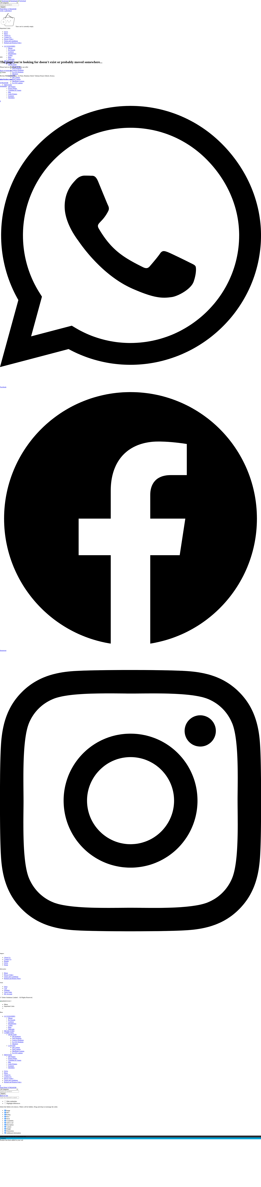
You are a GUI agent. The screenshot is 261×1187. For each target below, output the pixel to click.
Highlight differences (13, 1103)
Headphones (12, 53)
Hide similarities (11, 1101)
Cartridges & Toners (14, 1060)
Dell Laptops (16, 79)
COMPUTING (9, 1033)
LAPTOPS (11, 1046)
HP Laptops (16, 77)
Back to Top (4, 1095)
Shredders (11, 1068)
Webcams (11, 59)
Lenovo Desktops (18, 70)
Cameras (11, 52)
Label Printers (12, 1064)
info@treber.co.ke (6, 79)
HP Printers (11, 87)
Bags (9, 57)
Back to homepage (6, 70)
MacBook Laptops (18, 81)
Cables (10, 55)
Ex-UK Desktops (17, 72)
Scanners (11, 1066)
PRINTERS (8, 85)
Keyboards (11, 50)
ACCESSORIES (9, 46)
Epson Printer (12, 1058)
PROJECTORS (9, 1031)
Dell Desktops (16, 68)
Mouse (10, 48)
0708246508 (4, 83)
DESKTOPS (12, 65)
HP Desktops (16, 1036)
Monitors (15, 74)
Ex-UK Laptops (17, 83)
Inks (9, 1062)
